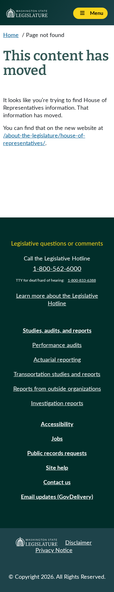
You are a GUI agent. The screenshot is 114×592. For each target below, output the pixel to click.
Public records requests (57, 453)
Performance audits (57, 345)
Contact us (57, 482)
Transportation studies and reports (57, 374)
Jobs (57, 439)
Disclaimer (78, 543)
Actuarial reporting (57, 360)
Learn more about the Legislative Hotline (57, 300)
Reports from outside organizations (57, 389)
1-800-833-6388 (82, 280)
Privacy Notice (54, 550)
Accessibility (57, 424)
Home (11, 35)
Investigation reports (57, 403)
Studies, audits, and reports (57, 331)
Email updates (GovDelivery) (57, 497)
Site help (57, 468)
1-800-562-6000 (57, 269)
